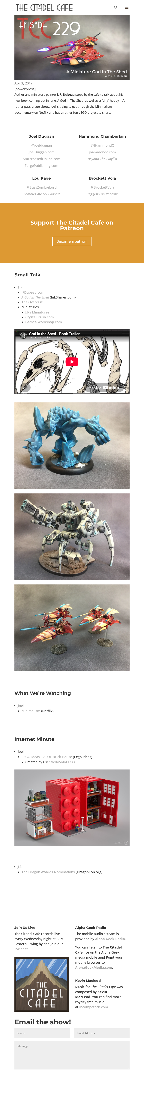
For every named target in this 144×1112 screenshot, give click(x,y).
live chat (21, 949)
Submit (119, 1075)
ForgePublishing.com (41, 165)
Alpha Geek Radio (90, 928)
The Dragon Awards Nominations (48, 872)
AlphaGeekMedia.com (93, 967)
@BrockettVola (102, 187)
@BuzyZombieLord (41, 187)
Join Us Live (24, 928)
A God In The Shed (35, 297)
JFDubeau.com (33, 292)
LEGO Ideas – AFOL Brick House (47, 757)
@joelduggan (41, 145)
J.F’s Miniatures (37, 312)
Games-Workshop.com (43, 322)
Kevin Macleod (88, 981)
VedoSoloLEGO (63, 762)
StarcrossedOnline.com (41, 159)
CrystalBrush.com (39, 317)
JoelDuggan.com (42, 152)
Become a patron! (71, 241)
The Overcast (32, 302)
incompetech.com (93, 1007)
